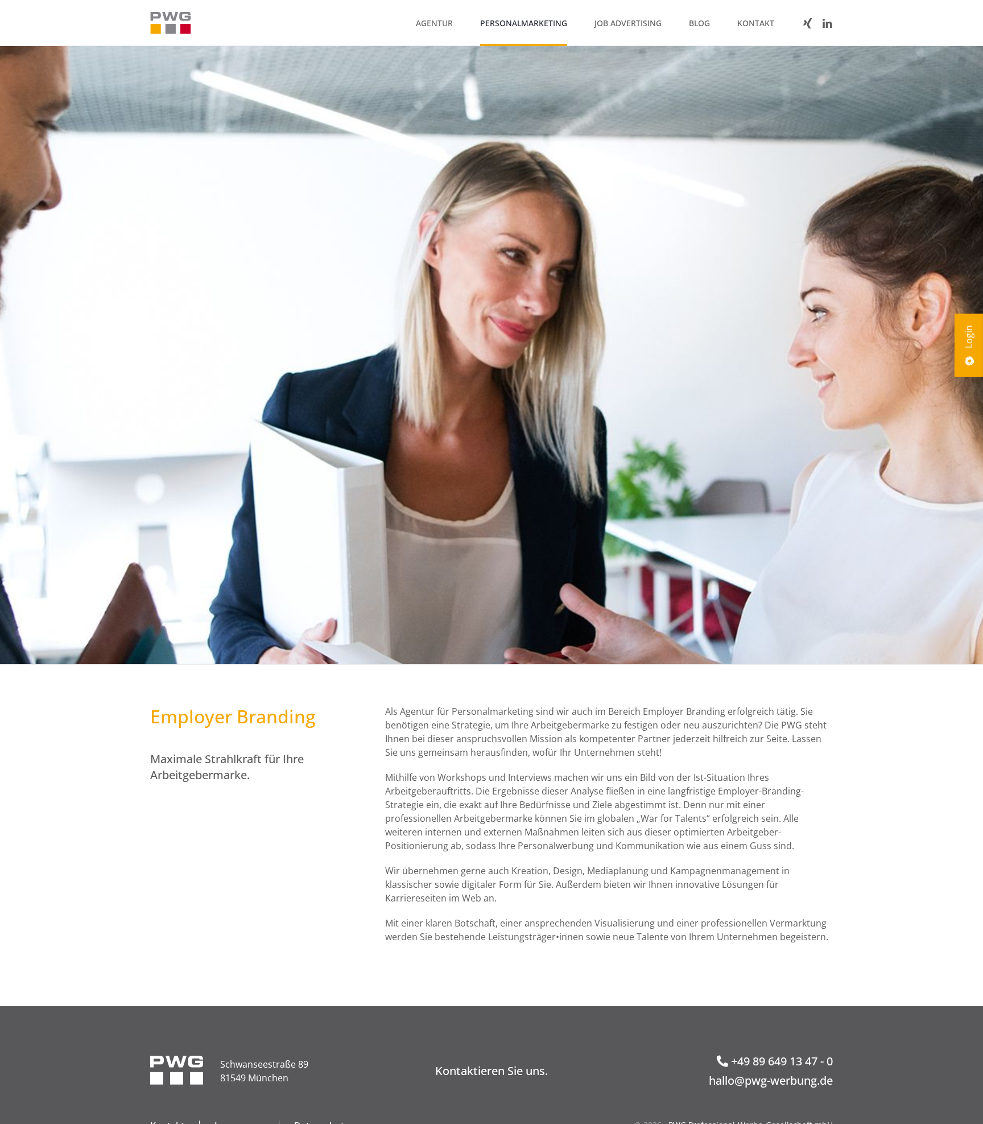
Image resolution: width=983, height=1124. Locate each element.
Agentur (434, 23)
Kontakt (755, 23)
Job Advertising (628, 23)
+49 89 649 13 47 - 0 (780, 1061)
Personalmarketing (523, 23)
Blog (699, 23)
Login (969, 338)
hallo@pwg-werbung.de (771, 1080)
